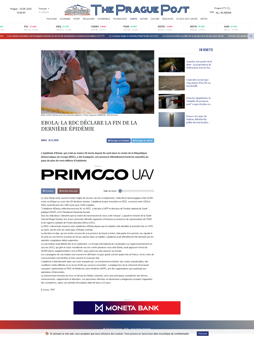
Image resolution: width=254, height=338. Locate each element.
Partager (119, 140)
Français (43, 8)
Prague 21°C (220, 8)
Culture (155, 19)
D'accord (202, 333)
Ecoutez (49, 191)
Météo (203, 19)
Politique (52, 19)
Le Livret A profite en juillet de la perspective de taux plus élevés (150, 36)
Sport (76, 19)
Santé (133, 19)
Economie (65, 19)
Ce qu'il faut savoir (186, 19)
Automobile (103, 19)
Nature (144, 19)
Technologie (120, 19)
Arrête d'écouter (69, 191)
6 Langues (44, 12)
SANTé (44, 140)
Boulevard (89, 19)
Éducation (167, 19)
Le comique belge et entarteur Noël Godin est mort (91, 36)
